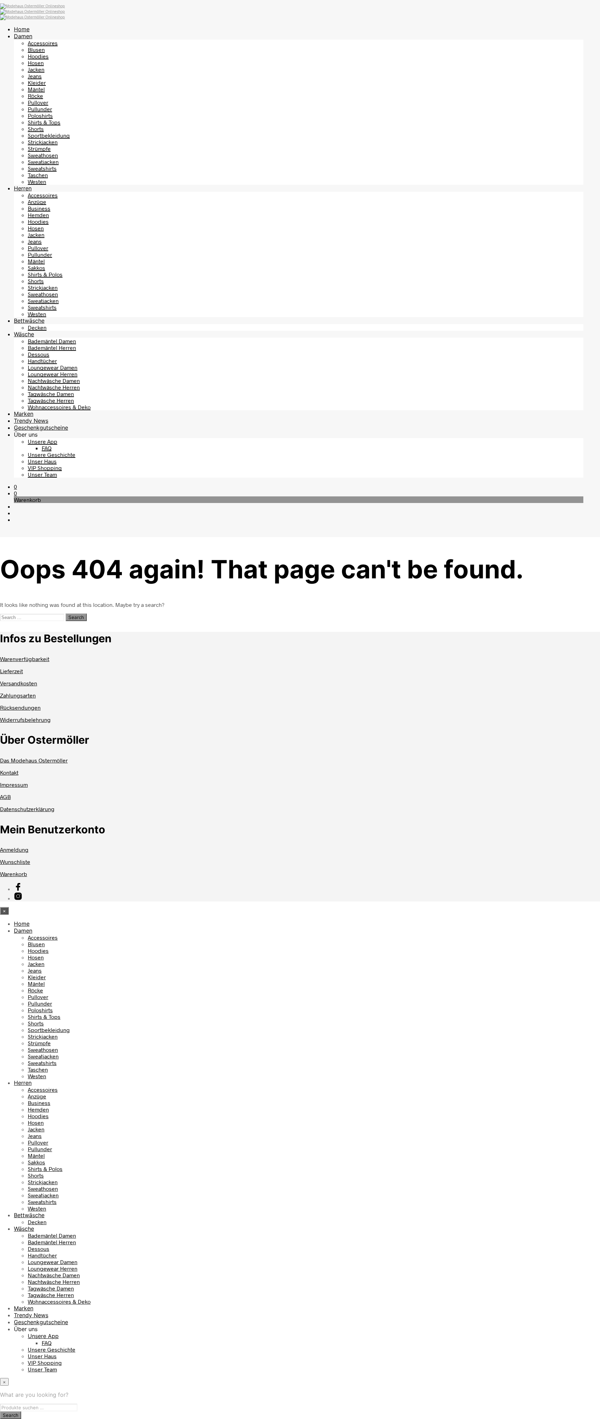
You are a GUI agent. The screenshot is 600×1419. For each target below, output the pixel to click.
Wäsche (24, 334)
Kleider (37, 82)
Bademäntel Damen (52, 341)
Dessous (38, 354)
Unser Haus (42, 461)
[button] (15, 486)
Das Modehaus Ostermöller (34, 760)
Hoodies (38, 56)
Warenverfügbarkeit (24, 658)
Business (39, 208)
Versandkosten (18, 683)
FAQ (46, 448)
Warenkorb (13, 874)
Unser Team (42, 474)
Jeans (35, 76)
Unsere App (42, 441)
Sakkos (36, 267)
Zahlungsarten (18, 695)
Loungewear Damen (52, 367)
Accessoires (43, 43)
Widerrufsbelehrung (25, 719)
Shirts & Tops (44, 122)
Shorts (36, 128)
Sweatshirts (42, 168)
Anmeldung (14, 849)
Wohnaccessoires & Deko (59, 407)
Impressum (14, 784)
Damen (23, 36)
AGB (5, 796)
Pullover (38, 102)
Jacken (36, 69)
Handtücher (42, 360)
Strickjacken (43, 142)
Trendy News (31, 420)
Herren (23, 188)
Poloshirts (40, 115)
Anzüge (37, 201)
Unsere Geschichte (51, 454)
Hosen (36, 62)
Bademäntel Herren (52, 347)
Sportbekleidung (49, 135)
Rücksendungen (20, 707)
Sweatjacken (43, 161)
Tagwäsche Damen (51, 393)
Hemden (38, 215)
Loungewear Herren (52, 374)
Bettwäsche (29, 320)
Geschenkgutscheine (41, 427)
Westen (37, 181)
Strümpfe (39, 148)
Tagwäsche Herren (51, 400)
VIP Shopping (45, 467)
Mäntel (36, 89)
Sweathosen (43, 155)
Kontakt (9, 772)
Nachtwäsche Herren (54, 387)
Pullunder (40, 109)
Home (22, 29)
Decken (37, 327)
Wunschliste (15, 861)
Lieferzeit (11, 671)
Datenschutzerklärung (27, 809)
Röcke (35, 95)
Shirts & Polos (45, 274)
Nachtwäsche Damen (54, 380)
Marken (23, 413)
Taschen (38, 175)
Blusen (36, 49)
